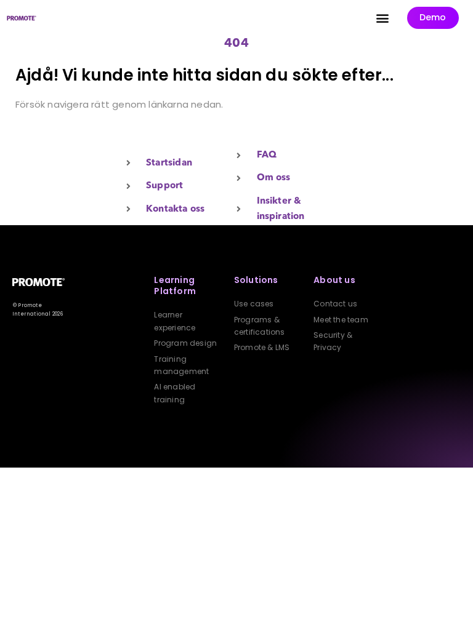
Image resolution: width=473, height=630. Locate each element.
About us (334, 280)
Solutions (256, 280)
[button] (383, 18)
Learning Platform (175, 285)
